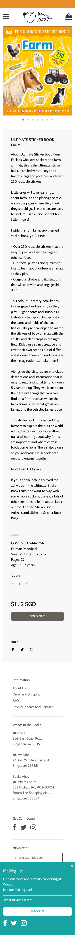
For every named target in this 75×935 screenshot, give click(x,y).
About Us (19, 688)
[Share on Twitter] (22, 649)
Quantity (16, 576)
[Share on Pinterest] (31, 649)
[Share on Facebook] (14, 649)
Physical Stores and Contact (33, 707)
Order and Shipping (26, 694)
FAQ (16, 701)
